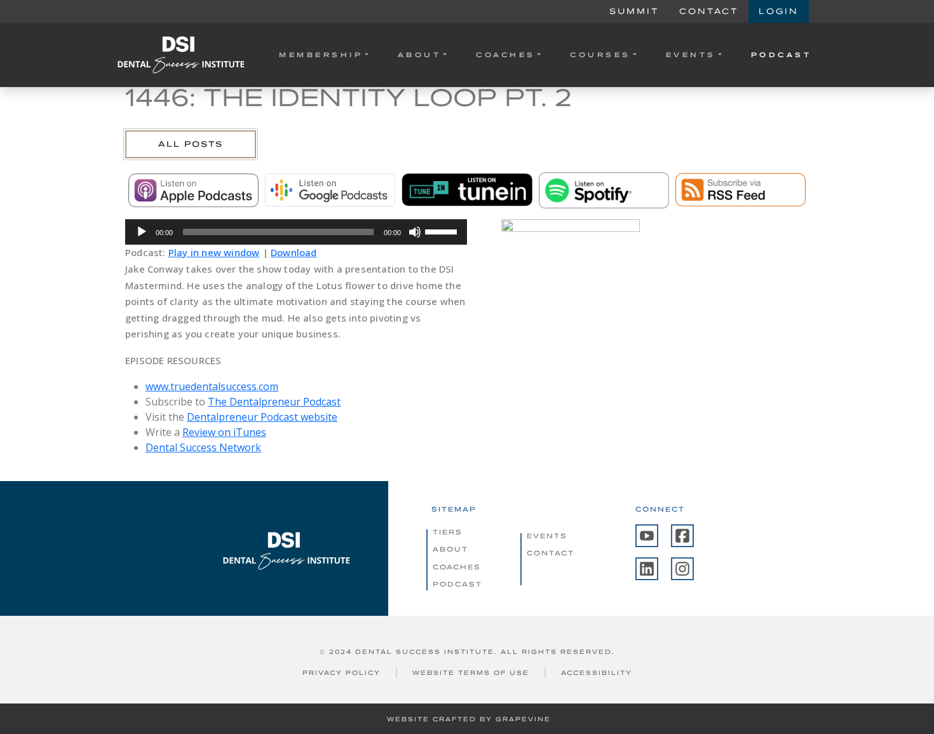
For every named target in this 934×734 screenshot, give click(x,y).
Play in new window (214, 252)
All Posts (190, 144)
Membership (321, 55)
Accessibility (596, 672)
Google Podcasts (330, 190)
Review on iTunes (224, 432)
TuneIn (467, 190)
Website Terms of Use (470, 672)
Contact (708, 11)
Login (779, 11)
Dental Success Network (203, 447)
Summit (634, 11)
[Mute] (415, 232)
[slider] (443, 230)
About (420, 55)
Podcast (781, 55)
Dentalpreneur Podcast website (262, 417)
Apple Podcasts (193, 190)
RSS (740, 190)
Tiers (448, 532)
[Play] (141, 232)
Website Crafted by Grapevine (469, 719)
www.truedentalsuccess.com (212, 386)
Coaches (506, 55)
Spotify (604, 190)
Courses (600, 55)
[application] (296, 232)
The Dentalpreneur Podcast (274, 402)
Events (691, 55)
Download (294, 252)
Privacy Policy (341, 672)
